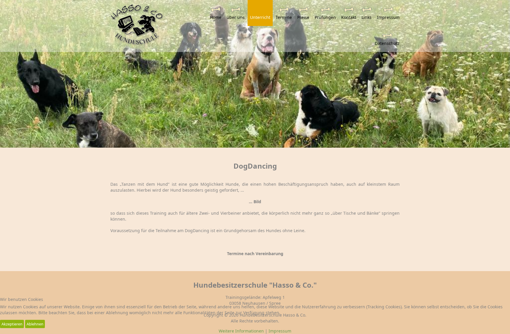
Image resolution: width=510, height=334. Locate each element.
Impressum (388, 17)
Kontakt (348, 17)
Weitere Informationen (241, 331)
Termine (284, 17)
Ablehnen (35, 324)
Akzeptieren (11, 324)
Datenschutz (387, 43)
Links (367, 17)
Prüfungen (325, 17)
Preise (303, 17)
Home (215, 17)
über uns (236, 17)
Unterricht (260, 17)
